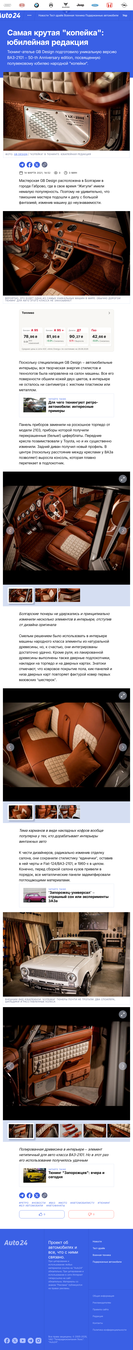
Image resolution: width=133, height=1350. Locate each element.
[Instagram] (38, 1341)
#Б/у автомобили (31, 1205)
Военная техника (74, 15)
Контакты (98, 1323)
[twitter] (37, 165)
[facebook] (29, 165)
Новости (43, 15)
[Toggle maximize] (123, 479)
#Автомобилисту (82, 1203)
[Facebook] (7, 1341)
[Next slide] (123, 530)
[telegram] (22, 165)
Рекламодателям (102, 1302)
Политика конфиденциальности (110, 1330)
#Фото (63, 1203)
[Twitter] (15, 1341)
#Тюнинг (104, 1203)
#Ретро (24, 1203)
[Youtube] (23, 1341)
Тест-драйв (56, 15)
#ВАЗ (52, 1203)
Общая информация (103, 1296)
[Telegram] (31, 1341)
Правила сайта (101, 1309)
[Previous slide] (10, 530)
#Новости (39, 1203)
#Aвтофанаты (55, 1205)
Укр (125, 15)
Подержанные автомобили (101, 15)
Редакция (98, 1316)
